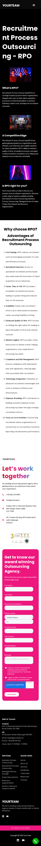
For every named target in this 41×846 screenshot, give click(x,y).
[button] (34, 5)
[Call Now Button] (35, 841)
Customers (25, 773)
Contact (23, 780)
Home (22, 760)
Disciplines (24, 770)
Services (23, 767)
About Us (24, 763)
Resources (24, 777)
